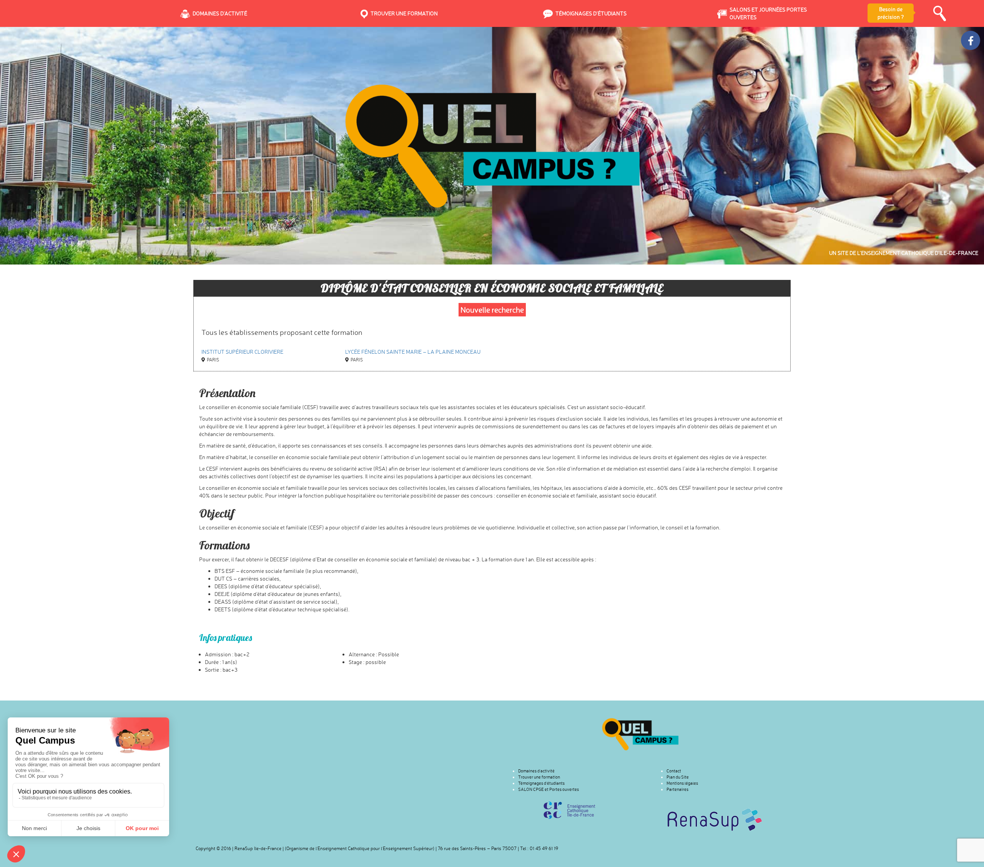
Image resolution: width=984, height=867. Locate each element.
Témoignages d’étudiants (541, 783)
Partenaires (677, 789)
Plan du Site (678, 777)
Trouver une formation (539, 777)
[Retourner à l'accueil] (640, 734)
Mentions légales (682, 783)
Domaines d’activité (536, 771)
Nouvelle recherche (492, 310)
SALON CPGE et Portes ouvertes (548, 789)
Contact (674, 771)
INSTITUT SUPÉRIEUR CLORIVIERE (242, 351)
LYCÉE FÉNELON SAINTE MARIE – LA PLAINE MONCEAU (412, 351)
